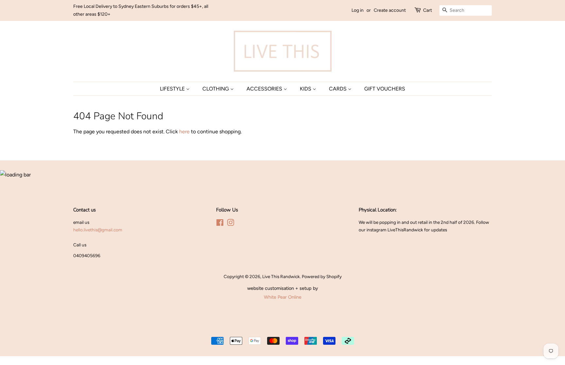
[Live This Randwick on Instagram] (230, 223)
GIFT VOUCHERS (384, 89)
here (184, 131)
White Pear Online (282, 297)
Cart (427, 10)
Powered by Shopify (322, 276)
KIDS (306, 89)
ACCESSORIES (265, 89)
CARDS (338, 89)
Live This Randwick (281, 276)
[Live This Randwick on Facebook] (220, 223)
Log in (357, 10)
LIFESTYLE (173, 89)
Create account (390, 10)
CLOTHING (216, 89)
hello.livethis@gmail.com (97, 229)
